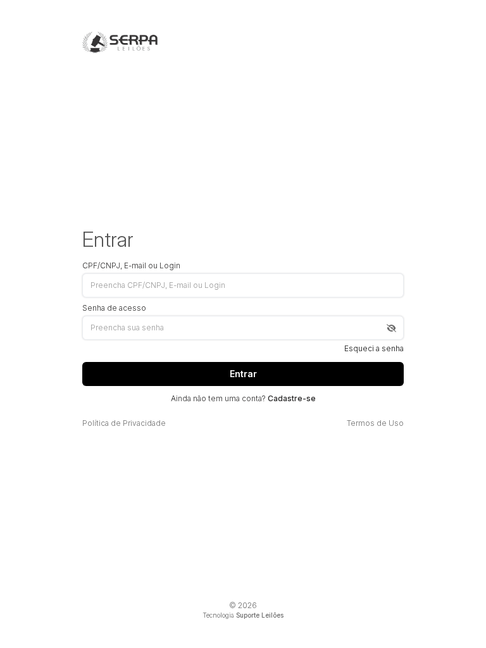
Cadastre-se (292, 398)
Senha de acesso (114, 308)
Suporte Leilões (260, 615)
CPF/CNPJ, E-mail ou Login (131, 266)
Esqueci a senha (374, 348)
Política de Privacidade (124, 423)
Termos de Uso (375, 423)
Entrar (243, 373)
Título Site (120, 42)
